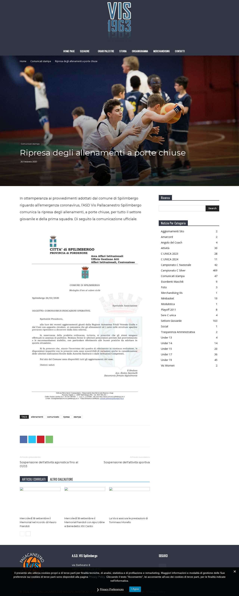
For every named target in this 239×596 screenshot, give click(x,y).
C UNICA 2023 (169, 253)
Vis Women (168, 365)
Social (164, 326)
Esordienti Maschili (172, 281)
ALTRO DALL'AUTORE (61, 479)
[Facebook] (23, 439)
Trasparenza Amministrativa (178, 332)
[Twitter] (32, 439)
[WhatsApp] (49, 439)
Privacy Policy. (97, 576)
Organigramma (140, 51)
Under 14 (166, 343)
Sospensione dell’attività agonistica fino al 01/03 (49, 464)
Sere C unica (168, 315)
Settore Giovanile (171, 321)
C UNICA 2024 (169, 259)
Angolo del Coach (171, 242)
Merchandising (161, 51)
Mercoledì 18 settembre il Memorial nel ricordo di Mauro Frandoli (38, 522)
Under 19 (166, 360)
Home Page (69, 51)
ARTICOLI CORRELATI (34, 479)
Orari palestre (106, 51)
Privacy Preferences (112, 589)
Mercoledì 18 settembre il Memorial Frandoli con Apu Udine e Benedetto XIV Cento (84, 522)
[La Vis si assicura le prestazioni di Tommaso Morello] (129, 501)
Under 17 (166, 354)
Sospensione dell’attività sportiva (127, 462)
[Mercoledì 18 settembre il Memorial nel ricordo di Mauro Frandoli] (40, 501)
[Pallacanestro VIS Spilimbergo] (119, 23)
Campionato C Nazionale (176, 265)
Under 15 (166, 348)
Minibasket (167, 298)
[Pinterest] (40, 439)
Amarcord (167, 237)
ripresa (66, 417)
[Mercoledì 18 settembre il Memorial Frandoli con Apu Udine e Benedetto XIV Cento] (84, 501)
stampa (77, 417)
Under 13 (166, 337)
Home (23, 61)
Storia (123, 51)
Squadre (84, 51)
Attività (165, 248)
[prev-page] (22, 533)
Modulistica (168, 304)
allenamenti (37, 417)
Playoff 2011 (168, 309)
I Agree (135, 589)
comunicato (53, 417)
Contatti (180, 51)
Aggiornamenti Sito (172, 231)
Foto (164, 287)
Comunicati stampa (40, 61)
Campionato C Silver (173, 270)
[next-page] (28, 533)
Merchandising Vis (172, 293)
